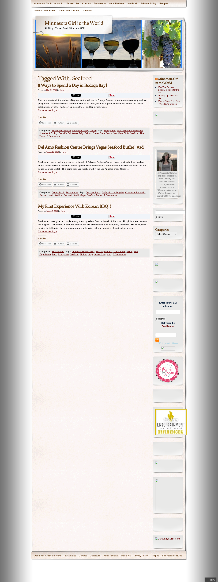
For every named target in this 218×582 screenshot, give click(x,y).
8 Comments (119, 254)
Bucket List (73, 3)
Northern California (61, 130)
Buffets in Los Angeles (113, 192)
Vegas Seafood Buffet (91, 195)
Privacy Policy (148, 3)
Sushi (76, 195)
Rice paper (63, 254)
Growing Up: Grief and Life (168, 97)
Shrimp (83, 254)
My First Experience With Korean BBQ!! (75, 206)
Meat (129, 251)
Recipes (163, 3)
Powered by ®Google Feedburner (170, 344)
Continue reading (47, 110)
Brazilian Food (93, 192)
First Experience (104, 251)
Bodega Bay (110, 130)
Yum (109, 254)
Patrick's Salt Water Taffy (71, 133)
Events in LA (58, 192)
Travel (93, 130)
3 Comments (53, 136)
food (51, 195)
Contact (86, 3)
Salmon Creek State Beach (98, 133)
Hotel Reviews (116, 3)
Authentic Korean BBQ (83, 251)
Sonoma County (80, 130)
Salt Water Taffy (121, 133)
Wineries (87, 10)
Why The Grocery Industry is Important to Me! (168, 90)
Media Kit (133, 3)
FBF (159, 343)
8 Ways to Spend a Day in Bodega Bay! (72, 85)
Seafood (134, 133)
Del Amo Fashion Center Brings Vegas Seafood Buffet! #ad (91, 147)
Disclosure (100, 3)
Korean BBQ (119, 251)
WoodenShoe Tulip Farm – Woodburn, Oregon (169, 102)
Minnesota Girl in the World (74, 23)
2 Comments (110, 195)
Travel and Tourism (69, 10)
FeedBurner (168, 326)
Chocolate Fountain (135, 192)
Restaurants (72, 192)
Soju (90, 254)
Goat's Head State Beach (130, 130)
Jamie (62, 90)
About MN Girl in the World (48, 3)
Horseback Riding (48, 133)
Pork (54, 254)
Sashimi (58, 195)
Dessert (43, 195)
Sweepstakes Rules (44, 10)
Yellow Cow (99, 254)
